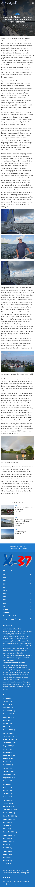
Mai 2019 (6, 826)
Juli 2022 (6, 781)
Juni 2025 (6, 720)
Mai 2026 (6, 701)
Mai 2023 (6, 768)
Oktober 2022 (8, 771)
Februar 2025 (8, 730)
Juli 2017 (6, 845)
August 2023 (7, 759)
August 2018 (7, 835)
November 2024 (8, 739)
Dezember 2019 (8, 810)
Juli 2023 (6, 762)
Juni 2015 (6, 861)
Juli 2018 (6, 838)
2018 (17, 14)
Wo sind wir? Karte (17, 546)
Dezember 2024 (8, 736)
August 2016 (7, 851)
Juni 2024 (6, 752)
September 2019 (8, 816)
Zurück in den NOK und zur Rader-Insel (24, 508)
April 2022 (6, 787)
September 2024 (9, 743)
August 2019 (7, 819)
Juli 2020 (6, 790)
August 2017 (7, 841)
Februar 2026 (8, 711)
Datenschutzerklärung (17, 549)
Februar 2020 (8, 803)
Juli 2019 (6, 822)
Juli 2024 (6, 749)
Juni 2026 (6, 698)
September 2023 (9, 755)
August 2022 (7, 778)
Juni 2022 (6, 784)
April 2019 (6, 829)
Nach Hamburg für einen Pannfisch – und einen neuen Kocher (23, 521)
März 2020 (7, 800)
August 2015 (7, 854)
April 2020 (6, 797)
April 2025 (6, 727)
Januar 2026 (7, 714)
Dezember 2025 (8, 717)
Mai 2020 (6, 794)
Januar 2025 (7, 733)
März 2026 (6, 707)
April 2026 (6, 704)
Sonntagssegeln (20, 532)
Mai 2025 (6, 723)
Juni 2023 (6, 765)
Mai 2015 (6, 864)
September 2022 (9, 774)
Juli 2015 (6, 857)
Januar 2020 (7, 806)
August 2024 (7, 746)
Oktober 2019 (8, 813)
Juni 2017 (6, 848)
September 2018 (8, 832)
